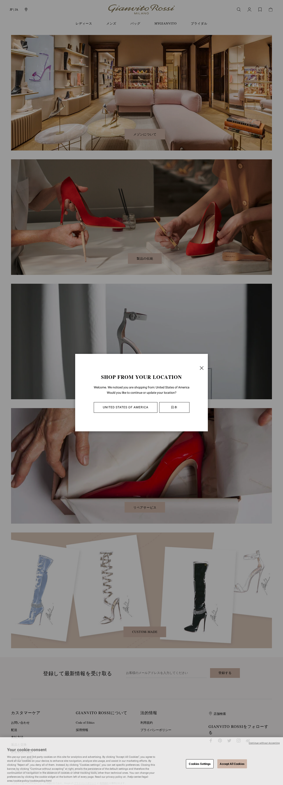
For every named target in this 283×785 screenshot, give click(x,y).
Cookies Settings (200, 763)
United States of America (125, 407)
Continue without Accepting (264, 743)
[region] (141, 761)
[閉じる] (201, 368)
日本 (174, 407)
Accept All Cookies (232, 763)
